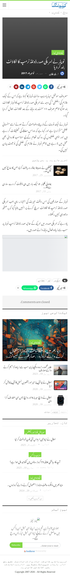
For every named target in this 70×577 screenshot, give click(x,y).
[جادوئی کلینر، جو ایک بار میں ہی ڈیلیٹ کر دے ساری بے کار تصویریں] (61, 187)
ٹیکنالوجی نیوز (58, 52)
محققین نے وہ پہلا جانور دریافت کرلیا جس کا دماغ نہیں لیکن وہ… (26, 169)
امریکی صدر (57, 280)
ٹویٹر (49, 280)
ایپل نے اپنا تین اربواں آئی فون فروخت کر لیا (35, 438)
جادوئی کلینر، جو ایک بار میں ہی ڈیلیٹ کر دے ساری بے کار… (26, 185)
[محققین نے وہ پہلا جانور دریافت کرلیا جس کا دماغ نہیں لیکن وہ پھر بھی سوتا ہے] (61, 171)
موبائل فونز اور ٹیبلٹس (35, 431)
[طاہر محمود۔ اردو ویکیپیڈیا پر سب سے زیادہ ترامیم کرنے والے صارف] (61, 370)
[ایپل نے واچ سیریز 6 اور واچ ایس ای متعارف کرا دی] (61, 400)
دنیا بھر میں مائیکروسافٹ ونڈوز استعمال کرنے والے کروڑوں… (35, 484)
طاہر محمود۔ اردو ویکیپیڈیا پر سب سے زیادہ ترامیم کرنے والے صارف (27, 368)
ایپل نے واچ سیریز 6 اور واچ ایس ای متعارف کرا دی (28, 398)
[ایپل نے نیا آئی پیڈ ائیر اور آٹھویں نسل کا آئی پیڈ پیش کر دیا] (61, 385)
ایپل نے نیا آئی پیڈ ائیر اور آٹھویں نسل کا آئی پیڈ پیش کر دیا (27, 383)
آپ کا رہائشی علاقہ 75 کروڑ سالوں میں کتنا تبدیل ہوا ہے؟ (35, 461)
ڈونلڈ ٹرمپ (41, 280)
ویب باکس (35, 454)
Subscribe (16, 545)
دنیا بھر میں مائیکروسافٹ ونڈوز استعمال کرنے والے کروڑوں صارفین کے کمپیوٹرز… (35, 352)
